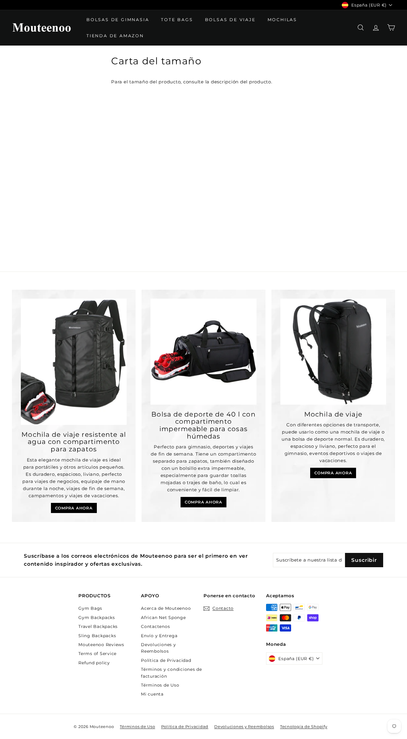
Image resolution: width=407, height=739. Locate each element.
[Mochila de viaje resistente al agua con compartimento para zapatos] (74, 362)
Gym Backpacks (96, 617)
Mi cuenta (152, 694)
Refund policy (94, 662)
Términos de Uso (160, 685)
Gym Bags (90, 608)
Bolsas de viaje (230, 19)
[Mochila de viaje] (333, 351)
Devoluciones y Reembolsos (158, 648)
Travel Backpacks (98, 626)
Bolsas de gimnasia (117, 19)
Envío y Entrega (159, 635)
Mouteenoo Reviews (101, 644)
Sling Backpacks (97, 635)
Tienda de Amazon (115, 35)
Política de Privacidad (166, 660)
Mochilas (282, 19)
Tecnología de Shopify (303, 726)
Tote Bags (177, 19)
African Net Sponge (163, 617)
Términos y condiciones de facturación (171, 673)
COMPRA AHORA (74, 508)
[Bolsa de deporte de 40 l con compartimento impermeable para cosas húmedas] (203, 351)
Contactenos (155, 626)
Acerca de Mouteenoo (166, 608)
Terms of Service (97, 653)
